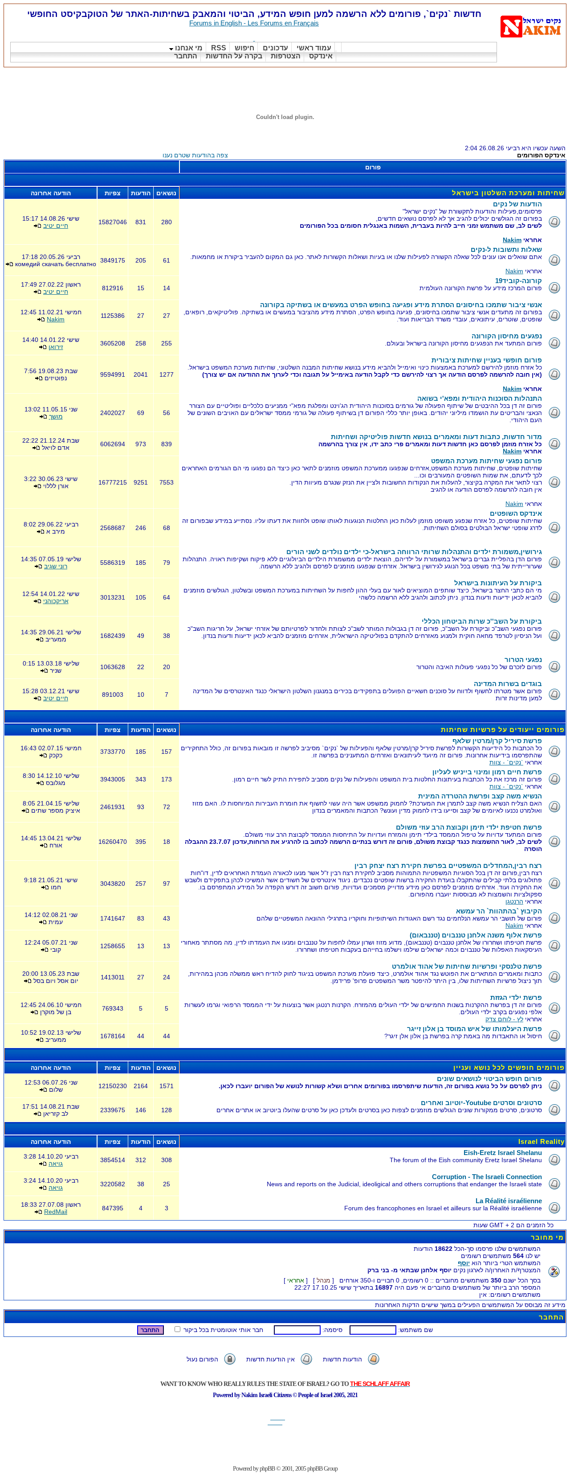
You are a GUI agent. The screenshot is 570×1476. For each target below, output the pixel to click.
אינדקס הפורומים (541, 155)
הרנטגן (514, 901)
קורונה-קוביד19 (518, 280)
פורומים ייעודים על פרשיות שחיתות (503, 729)
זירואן (56, 346)
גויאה (56, 1163)
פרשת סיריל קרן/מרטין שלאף (497, 740)
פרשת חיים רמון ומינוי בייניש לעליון (487, 772)
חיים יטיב (55, 225)
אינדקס (321, 56)
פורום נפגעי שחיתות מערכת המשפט (486, 461)
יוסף (464, 1262)
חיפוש (244, 48)
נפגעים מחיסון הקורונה (507, 336)
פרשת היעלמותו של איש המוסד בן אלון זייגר (474, 1028)
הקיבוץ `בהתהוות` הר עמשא (499, 911)
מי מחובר (547, 1237)
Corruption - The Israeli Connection (487, 1176)
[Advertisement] (404, 78)
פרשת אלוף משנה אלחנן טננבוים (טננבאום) (476, 935)
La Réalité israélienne (509, 1201)
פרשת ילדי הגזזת (516, 997)
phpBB (267, 1468)
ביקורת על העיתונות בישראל (498, 583)
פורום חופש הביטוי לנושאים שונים (489, 1078)
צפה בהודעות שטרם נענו (195, 155)
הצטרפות (286, 56)
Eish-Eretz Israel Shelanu (503, 1152)
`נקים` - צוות (506, 762)
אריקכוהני (56, 600)
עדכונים (275, 48)
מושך (56, 416)
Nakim (512, 239)
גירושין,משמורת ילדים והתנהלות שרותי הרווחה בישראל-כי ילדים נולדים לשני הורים (414, 551)
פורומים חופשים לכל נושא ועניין (509, 1067)
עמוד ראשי (314, 48)
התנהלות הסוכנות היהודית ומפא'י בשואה (479, 398)
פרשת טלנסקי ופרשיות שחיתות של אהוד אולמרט (467, 966)
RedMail (55, 1211)
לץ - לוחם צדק (504, 1019)
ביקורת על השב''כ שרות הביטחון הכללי (482, 621)
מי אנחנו (188, 48)
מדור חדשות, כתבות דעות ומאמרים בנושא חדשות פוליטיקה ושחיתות (436, 436)
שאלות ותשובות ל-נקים (506, 249)
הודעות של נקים (517, 204)
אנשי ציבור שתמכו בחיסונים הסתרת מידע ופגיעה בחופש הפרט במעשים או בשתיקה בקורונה (401, 304)
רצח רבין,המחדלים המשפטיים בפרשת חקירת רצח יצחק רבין (448, 865)
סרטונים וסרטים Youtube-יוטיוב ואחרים (481, 1102)
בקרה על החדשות (234, 56)
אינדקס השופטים (516, 513)
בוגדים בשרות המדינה (508, 683)
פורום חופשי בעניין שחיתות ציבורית (487, 360)
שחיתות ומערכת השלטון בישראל (508, 193)
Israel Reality (541, 1141)
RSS (218, 48)
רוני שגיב (55, 566)
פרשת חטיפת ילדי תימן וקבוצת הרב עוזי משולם (469, 827)
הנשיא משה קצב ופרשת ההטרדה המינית (480, 796)
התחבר (185, 56)
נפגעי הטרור (523, 659)
